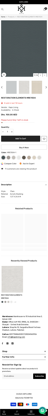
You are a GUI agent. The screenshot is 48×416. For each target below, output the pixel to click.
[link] (12, 245)
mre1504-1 (2, 302)
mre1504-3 (8, 302)
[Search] (2, 9)
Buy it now (24, 148)
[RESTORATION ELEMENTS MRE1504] (12, 279)
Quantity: (5, 127)
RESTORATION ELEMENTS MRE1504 (11, 296)
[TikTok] (12, 343)
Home (3, 17)
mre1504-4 (11, 302)
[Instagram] (7, 343)
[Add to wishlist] (44, 139)
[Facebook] (2, 343)
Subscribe (39, 376)
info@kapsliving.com (16, 337)
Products (11, 17)
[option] (24, 48)
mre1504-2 (5, 302)
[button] (41, 75)
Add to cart (20, 139)
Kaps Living (13, 107)
